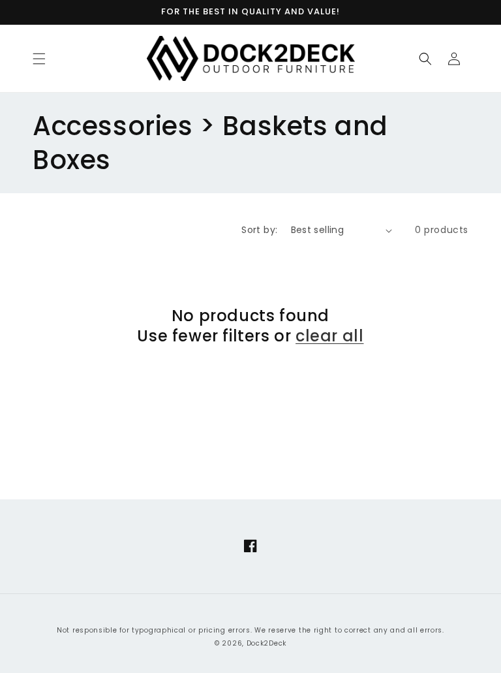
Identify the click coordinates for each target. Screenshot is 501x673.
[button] (39, 58)
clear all (329, 336)
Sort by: (259, 229)
